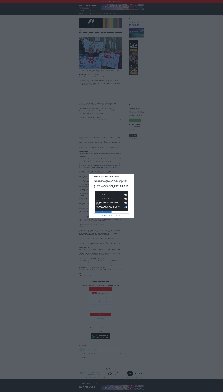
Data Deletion (104, 215)
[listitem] (111, 192)
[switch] (125, 195)
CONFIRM (103, 211)
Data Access (111, 215)
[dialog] (111, 196)
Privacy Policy (118, 215)
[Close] (131, 176)
